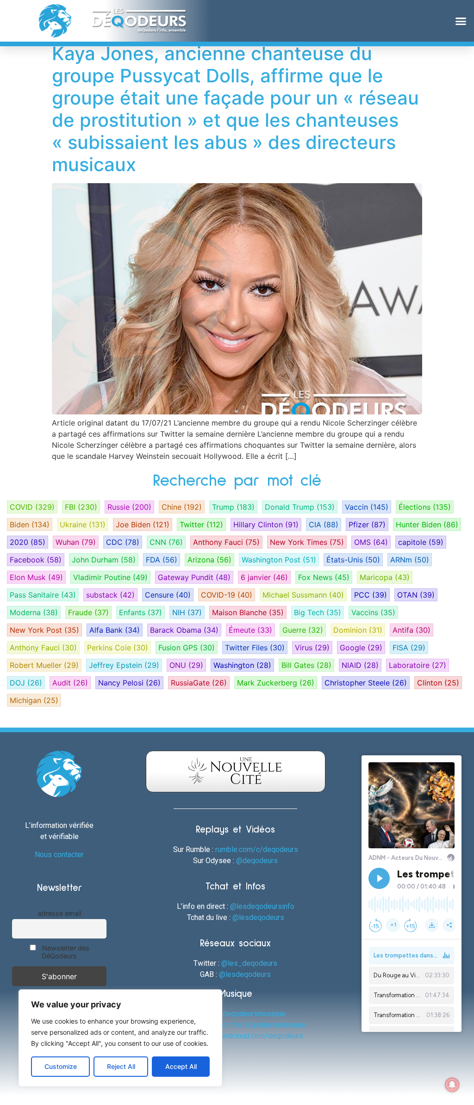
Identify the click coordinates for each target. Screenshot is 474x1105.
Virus (312, 647)
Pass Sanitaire (43, 595)
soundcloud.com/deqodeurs (257, 1035)
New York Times (307, 542)
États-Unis (353, 559)
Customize (60, 1066)
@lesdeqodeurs (258, 917)
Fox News (323, 577)
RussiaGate (199, 682)
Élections (425, 507)
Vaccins (373, 612)
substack (110, 595)
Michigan (34, 700)
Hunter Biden (427, 524)
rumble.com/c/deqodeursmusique (250, 1024)
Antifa (411, 630)
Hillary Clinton (266, 524)
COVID (32, 507)
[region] (120, 1037)
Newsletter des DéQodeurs (64, 952)
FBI (81, 507)
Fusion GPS (186, 647)
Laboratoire (417, 665)
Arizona (209, 559)
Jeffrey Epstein (124, 665)
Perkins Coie (117, 647)
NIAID (360, 665)
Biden (30, 524)
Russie (129, 507)
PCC (370, 595)
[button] (460, 21)
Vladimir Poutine (110, 577)
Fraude (88, 612)
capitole (420, 542)
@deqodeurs (257, 860)
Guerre (302, 630)
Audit (70, 682)
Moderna (34, 612)
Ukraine (83, 524)
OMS (371, 542)
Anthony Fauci (226, 542)
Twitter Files (255, 647)
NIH (187, 612)
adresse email (59, 913)
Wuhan (76, 542)
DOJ (26, 682)
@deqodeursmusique (251, 1013)
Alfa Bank (114, 630)
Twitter (201, 524)
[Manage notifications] (452, 1084)
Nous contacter (59, 854)
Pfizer (367, 524)
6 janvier (264, 577)
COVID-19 (226, 595)
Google (361, 647)
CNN (166, 542)
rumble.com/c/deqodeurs (256, 849)
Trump (233, 507)
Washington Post (279, 559)
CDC (122, 542)
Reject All (121, 1066)
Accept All (181, 1066)
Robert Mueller (44, 665)
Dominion (357, 630)
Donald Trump (300, 507)
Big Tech (317, 612)
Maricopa (385, 577)
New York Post (44, 630)
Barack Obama (184, 630)
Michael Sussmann (303, 595)
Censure (168, 595)
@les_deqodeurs (249, 963)
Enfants (140, 612)
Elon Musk (36, 577)
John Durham (104, 559)
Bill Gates (306, 665)
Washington (242, 665)
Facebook (36, 559)
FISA (409, 647)
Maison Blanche (248, 612)
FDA (161, 559)
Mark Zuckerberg (275, 682)
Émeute (250, 630)
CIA (323, 524)
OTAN (416, 595)
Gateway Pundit (194, 577)
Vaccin (366, 507)
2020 (27, 542)
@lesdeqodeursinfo (262, 906)
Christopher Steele (365, 682)
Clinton (438, 682)
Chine (182, 507)
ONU (186, 665)
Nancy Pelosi (129, 682)
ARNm (409, 559)
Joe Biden (142, 524)
